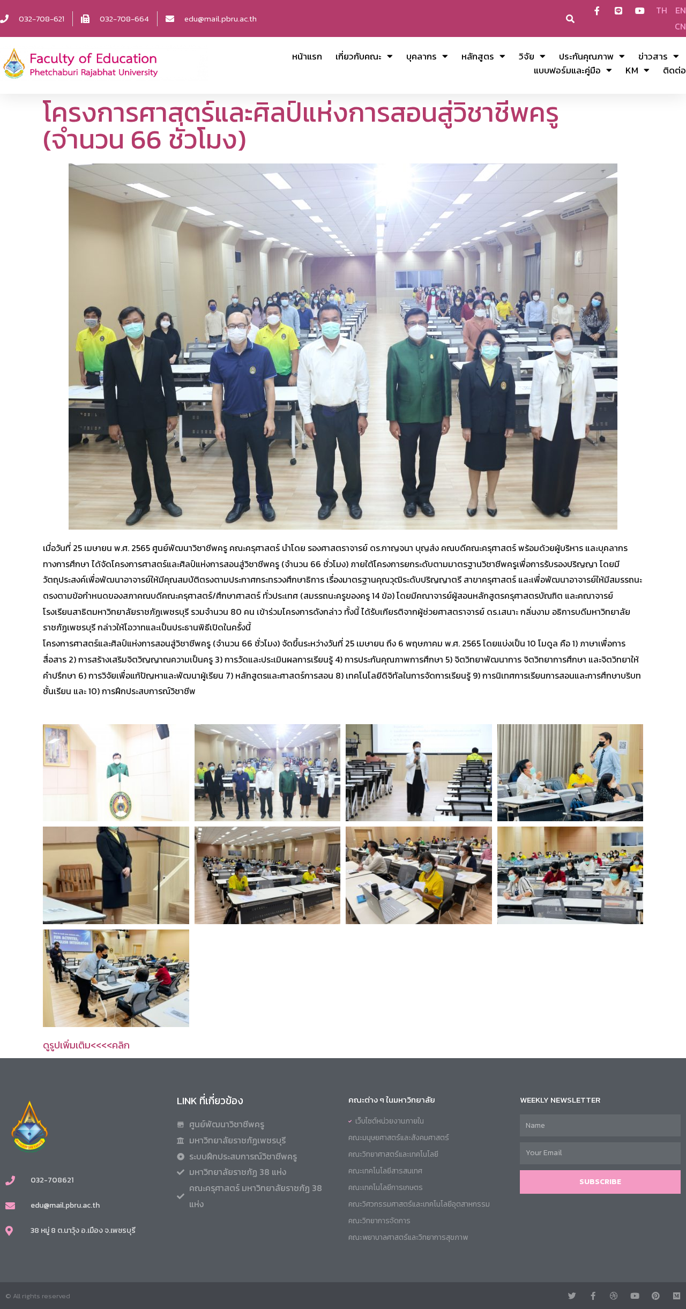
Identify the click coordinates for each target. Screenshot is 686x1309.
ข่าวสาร (653, 56)
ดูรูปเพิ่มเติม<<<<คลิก (86, 1045)
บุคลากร (421, 56)
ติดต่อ (674, 70)
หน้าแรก (307, 56)
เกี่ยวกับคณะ (358, 56)
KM (631, 70)
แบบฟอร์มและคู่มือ (567, 70)
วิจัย (526, 56)
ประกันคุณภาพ (586, 56)
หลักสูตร (477, 56)
